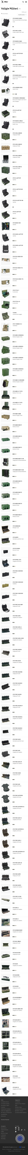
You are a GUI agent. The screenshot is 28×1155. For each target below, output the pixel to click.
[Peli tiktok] (21, 1130)
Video (2, 1131)
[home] (4, 2)
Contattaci (17, 1102)
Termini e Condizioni (6, 1149)
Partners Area (18, 1107)
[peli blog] (15, 1132)
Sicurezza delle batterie (21, 1112)
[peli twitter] (24, 1130)
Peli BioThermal (5, 1120)
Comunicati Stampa (6, 1109)
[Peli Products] (15, 1130)
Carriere (3, 1107)
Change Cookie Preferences (14, 1151)
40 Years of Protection (6, 1112)
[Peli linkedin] (18, 1128)
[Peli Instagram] (18, 1130)
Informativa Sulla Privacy (19, 1149)
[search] (23, 2)
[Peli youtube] (15, 1128)
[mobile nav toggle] (26, 1)
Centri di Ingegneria (6, 1111)
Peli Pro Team (4, 1133)
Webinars (3, 1137)
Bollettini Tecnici (19, 1111)
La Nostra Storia (5, 1102)
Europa (23, 1147)
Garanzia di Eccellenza (20, 1109)
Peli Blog (3, 1139)
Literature (3, 1135)
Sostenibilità (4, 1114)
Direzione (3, 1116)
